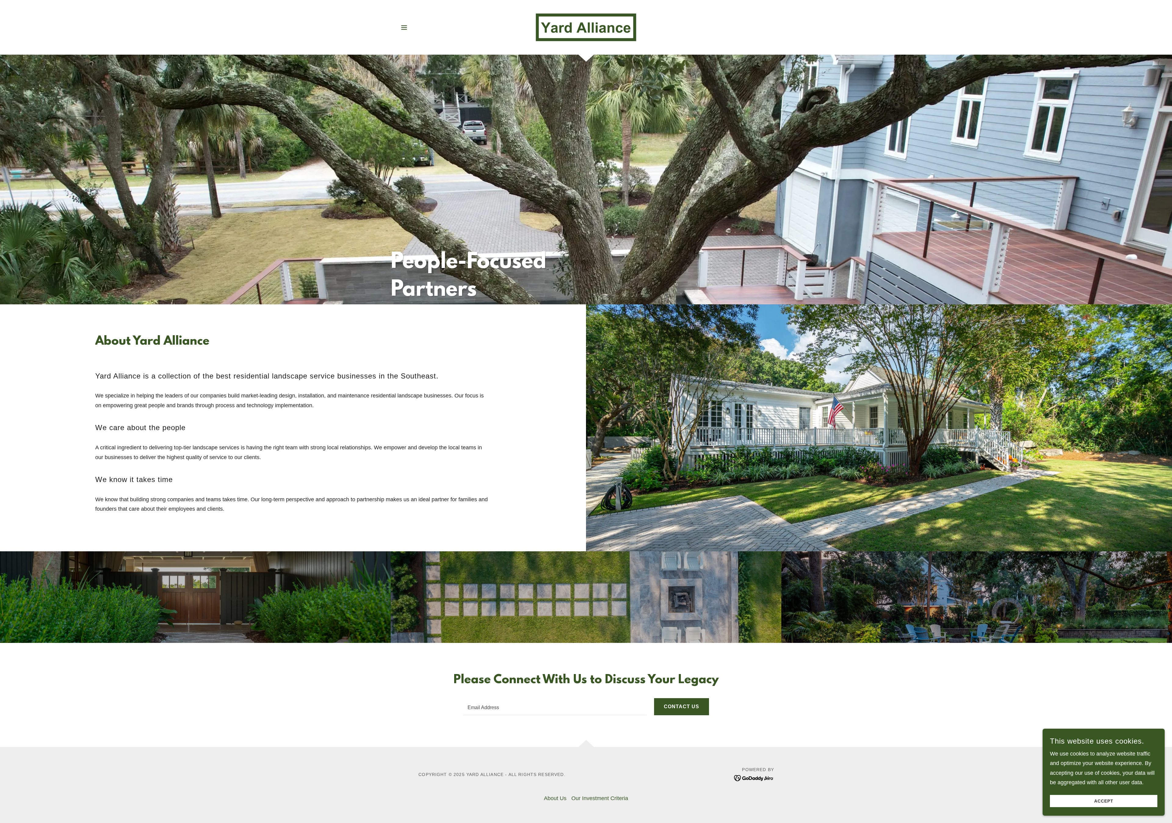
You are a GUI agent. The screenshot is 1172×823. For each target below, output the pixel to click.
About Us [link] (555, 798)
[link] (586, 27)
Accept (1103, 801)
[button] (404, 27)
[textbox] (554, 706)
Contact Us (681, 706)
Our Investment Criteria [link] (599, 798)
